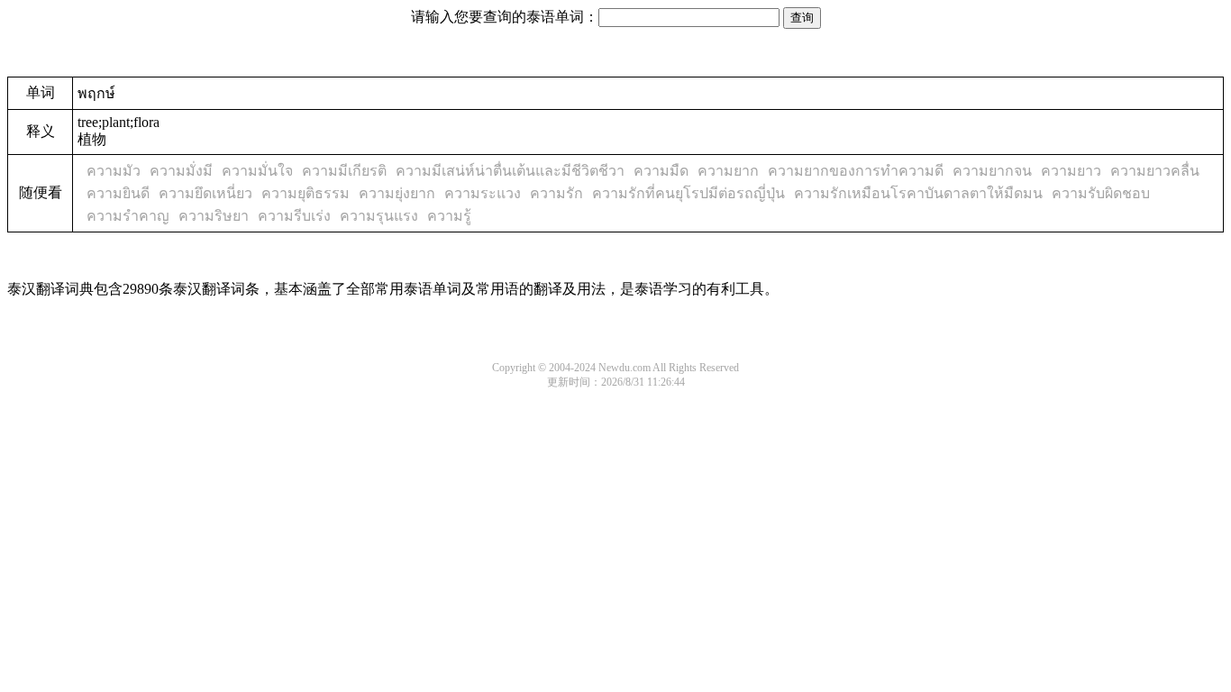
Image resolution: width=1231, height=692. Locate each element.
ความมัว (114, 170)
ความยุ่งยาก (397, 193)
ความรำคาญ (128, 215)
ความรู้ (449, 215)
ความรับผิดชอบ (1101, 193)
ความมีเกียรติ (344, 170)
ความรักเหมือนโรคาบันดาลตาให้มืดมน (918, 193)
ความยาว (1071, 170)
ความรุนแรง (379, 215)
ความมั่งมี (181, 170)
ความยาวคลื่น (1154, 170)
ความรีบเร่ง (294, 215)
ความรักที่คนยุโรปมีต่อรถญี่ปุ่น (688, 193)
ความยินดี (118, 193)
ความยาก (728, 170)
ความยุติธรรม (305, 193)
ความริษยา (213, 215)
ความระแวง (482, 193)
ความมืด (661, 170)
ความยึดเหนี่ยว (205, 193)
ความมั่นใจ (257, 170)
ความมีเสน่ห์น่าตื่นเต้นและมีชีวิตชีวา (510, 170)
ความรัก (556, 193)
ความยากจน (992, 170)
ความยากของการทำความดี (856, 170)
